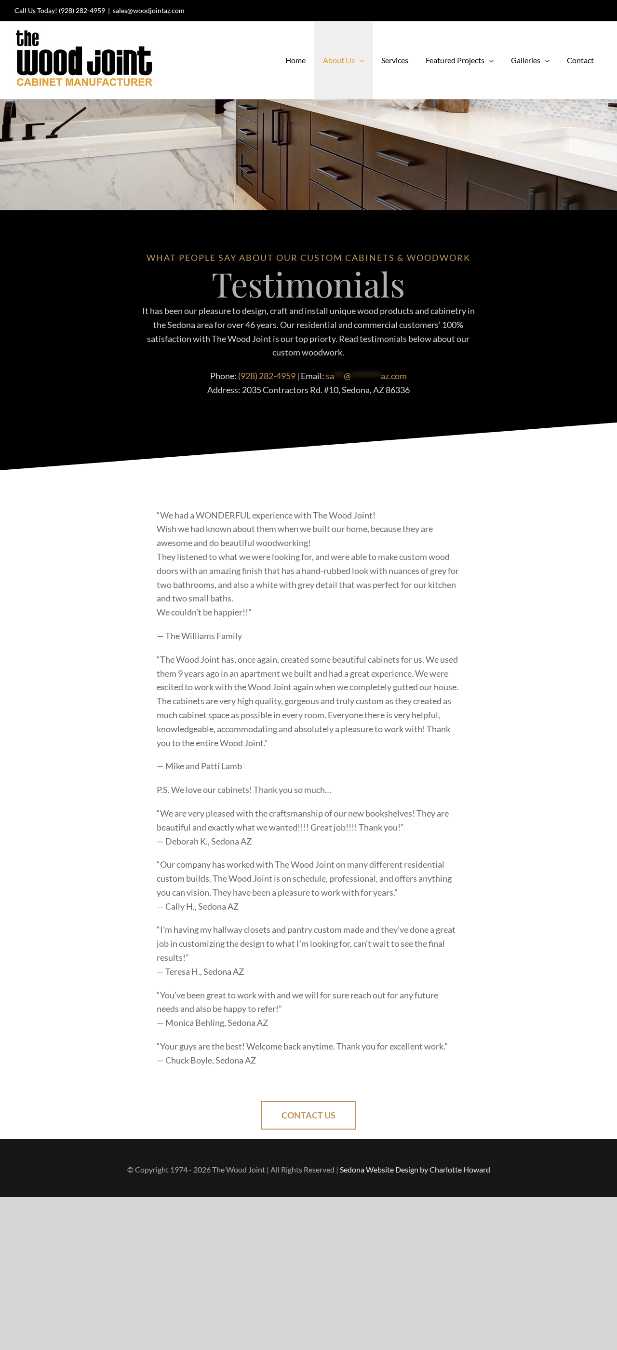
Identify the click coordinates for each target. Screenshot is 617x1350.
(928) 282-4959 (82, 10)
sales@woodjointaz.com (149, 10)
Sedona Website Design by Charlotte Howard (415, 1169)
